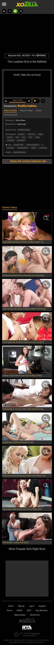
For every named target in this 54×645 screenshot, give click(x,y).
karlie (34, 148)
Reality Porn (18, 145)
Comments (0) (10, 115)
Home (10, 606)
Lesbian (21, 134)
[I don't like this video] (29, 101)
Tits (30, 137)
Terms (9, 610)
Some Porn (35, 615)
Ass (23, 137)
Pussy (9, 137)
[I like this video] (6, 101)
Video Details (10, 111)
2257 (29, 610)
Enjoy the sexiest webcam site (28, 161)
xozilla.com (36, 633)
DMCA (19, 610)
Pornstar (10, 140)
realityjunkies (23, 148)
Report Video (26, 111)
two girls (10, 148)
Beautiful (21, 140)
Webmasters (19, 615)
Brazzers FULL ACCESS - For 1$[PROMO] (27, 55)
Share (38, 111)
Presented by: (20, 106)
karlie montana (32, 145)
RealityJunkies (24, 130)
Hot (17, 137)
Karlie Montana (19, 152)
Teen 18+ (31, 134)
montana (42, 148)
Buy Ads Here (42, 610)
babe (41, 134)
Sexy (37, 137)
